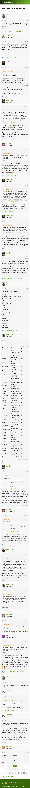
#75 (27, 620)
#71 (27, 471)
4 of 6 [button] (15, 766)
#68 (27, 258)
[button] (2, 2)
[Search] (27, 2)
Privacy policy (21, 782)
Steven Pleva (10, 15)
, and (12, 57)
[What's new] (24, 2)
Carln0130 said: (7, 71)
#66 (27, 185)
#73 (27, 555)
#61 (27, 20)
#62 (27, 41)
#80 (27, 752)
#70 (27, 340)
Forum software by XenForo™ (14, 786)
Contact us (4, 782)
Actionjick (9, 143)
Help (3, 783)
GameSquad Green (8, 780)
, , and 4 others (14, 248)
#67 (27, 221)
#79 (27, 720)
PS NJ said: (5, 110)
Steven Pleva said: (7, 153)
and (10, 96)
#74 (27, 590)
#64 (27, 106)
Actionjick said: (6, 225)
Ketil (7, 635)
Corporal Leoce (6, 11)
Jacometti (9, 691)
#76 (27, 641)
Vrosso (8, 36)
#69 (27, 288)
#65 (27, 149)
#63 (27, 67)
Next (20, 766)
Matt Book (9, 746)
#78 (27, 696)
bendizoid (9, 253)
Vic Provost (9, 62)
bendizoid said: (6, 559)
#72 (27, 515)
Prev (10, 766)
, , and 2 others (13, 31)
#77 (27, 682)
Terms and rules (12, 782)
